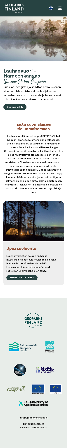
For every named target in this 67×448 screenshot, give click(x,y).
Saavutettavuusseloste (33, 427)
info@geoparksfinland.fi (34, 417)
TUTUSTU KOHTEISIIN (22, 277)
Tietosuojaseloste (33, 423)
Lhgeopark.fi (15, 106)
